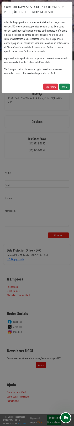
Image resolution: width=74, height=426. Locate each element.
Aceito (64, 87)
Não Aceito (51, 87)
